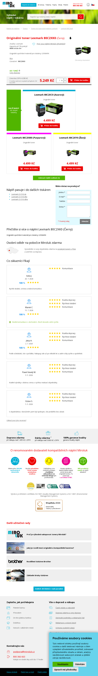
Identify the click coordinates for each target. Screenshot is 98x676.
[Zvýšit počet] (65, 79)
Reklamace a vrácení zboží (66, 623)
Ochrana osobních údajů (65, 628)
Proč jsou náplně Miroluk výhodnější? (51, 44)
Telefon (62, 201)
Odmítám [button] (80, 664)
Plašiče (65, 5)
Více (11, 58)
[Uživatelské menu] (88, 6)
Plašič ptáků (42, 672)
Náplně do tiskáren (28, 5)
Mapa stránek (12, 672)
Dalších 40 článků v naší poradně (49, 589)
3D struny (41, 5)
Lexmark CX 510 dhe (19, 197)
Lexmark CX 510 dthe (19, 199)
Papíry (54, 5)
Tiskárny (48, 5)
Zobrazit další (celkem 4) (49, 178)
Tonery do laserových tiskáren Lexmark (44, 29)
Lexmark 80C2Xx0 (67, 29)
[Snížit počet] (65, 82)
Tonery (25, 29)
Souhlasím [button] (62, 664)
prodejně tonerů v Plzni (67, 249)
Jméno (61, 192)
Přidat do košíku (81, 80)
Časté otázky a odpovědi (65, 608)
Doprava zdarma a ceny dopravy (68, 613)
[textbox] (53, 16)
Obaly (60, 5)
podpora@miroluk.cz (24, 651)
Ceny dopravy (15, 73)
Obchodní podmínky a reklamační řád (70, 618)
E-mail (61, 197)
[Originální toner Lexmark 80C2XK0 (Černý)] (82, 59)
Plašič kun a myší (27, 672)
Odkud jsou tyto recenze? (16, 420)
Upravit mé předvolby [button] (65, 669)
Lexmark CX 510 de (18, 194)
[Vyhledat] (81, 16)
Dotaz (61, 207)
